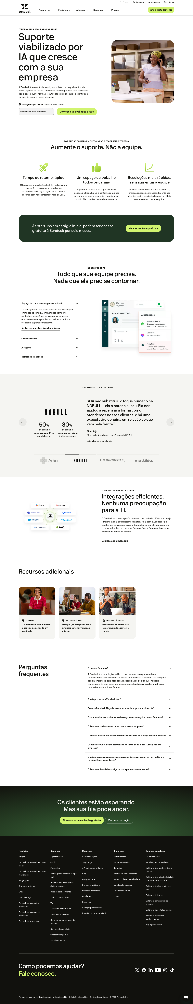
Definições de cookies (78, 997)
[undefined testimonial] (49, 459)
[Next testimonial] (170, 422)
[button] (47, 303)
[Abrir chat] (186, 997)
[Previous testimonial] (23, 422)
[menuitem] (169, 2)
